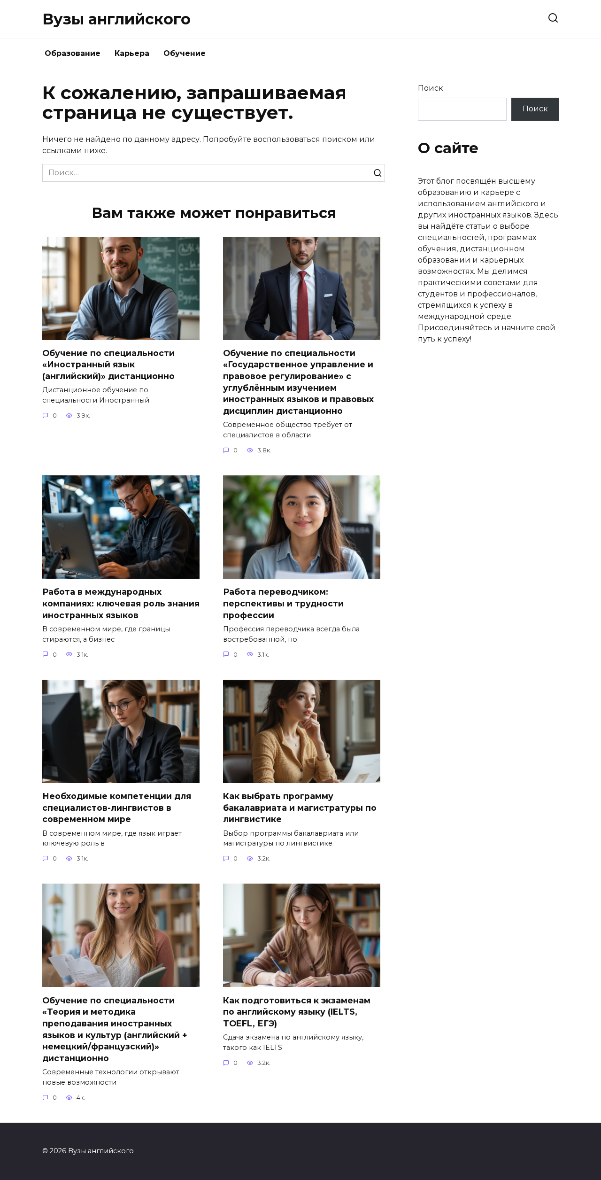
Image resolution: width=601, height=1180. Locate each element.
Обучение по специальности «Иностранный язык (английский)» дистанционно (108, 364)
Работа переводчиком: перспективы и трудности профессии (283, 603)
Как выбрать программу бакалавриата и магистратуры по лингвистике (300, 807)
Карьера (132, 53)
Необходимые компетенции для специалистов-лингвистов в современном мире (116, 807)
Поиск (430, 88)
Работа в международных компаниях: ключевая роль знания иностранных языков (121, 603)
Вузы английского (116, 19)
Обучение (184, 53)
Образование (72, 53)
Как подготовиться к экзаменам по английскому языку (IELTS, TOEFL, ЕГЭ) (296, 1011)
